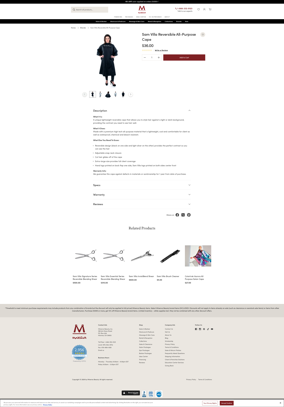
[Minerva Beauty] (142, 9)
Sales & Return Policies (173, 350)
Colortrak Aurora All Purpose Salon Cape (194, 277)
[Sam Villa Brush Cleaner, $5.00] (170, 256)
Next (130, 94)
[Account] (204, 9)
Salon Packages (145, 347)
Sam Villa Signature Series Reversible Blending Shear (85, 277)
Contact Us (169, 329)
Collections (143, 341)
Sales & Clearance (145, 344)
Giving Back (169, 366)
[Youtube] (212, 329)
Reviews (142, 362)
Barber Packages (145, 353)
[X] (183, 215)
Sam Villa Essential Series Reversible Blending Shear (113, 277)
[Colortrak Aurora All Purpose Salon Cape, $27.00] (198, 256)
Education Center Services (174, 362)
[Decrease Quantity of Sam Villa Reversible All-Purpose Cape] (144, 58)
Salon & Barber (144, 329)
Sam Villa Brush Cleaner (168, 276)
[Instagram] (200, 329)
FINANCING (118, 17)
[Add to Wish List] (202, 34)
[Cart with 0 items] (210, 9)
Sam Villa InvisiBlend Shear (141, 276)
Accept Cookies (226, 403)
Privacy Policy (170, 344)
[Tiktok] (208, 329)
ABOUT (167, 17)
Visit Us (167, 332)
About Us (168, 335)
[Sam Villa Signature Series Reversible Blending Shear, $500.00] (86, 256)
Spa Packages (144, 350)
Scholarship (169, 341)
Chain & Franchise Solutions (174, 359)
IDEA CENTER (141, 17)
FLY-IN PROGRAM (155, 17)
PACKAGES (129, 17)
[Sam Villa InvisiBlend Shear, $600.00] (142, 256)
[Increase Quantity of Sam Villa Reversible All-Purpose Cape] (158, 58)
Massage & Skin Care (147, 335)
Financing (142, 359)
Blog (166, 338)
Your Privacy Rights (210, 403)
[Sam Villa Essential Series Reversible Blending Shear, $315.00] (114, 256)
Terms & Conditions (172, 347)
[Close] (280, 402)
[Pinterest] (189, 215)
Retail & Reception (145, 338)
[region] (142, 403)
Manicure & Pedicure (146, 332)
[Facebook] (177, 215)
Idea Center (143, 356)
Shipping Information (172, 356)
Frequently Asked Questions (175, 353)
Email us (101, 350)
